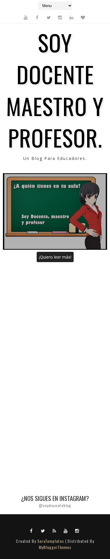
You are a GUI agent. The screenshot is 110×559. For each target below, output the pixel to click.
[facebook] (37, 17)
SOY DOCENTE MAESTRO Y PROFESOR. (55, 89)
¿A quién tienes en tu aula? (55, 211)
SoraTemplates (50, 541)
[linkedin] (71, 17)
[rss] (54, 530)
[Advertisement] (55, 324)
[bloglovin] (83, 17)
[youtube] (25, 17)
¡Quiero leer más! (55, 257)
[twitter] (48, 17)
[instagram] (60, 17)
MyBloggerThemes (55, 547)
